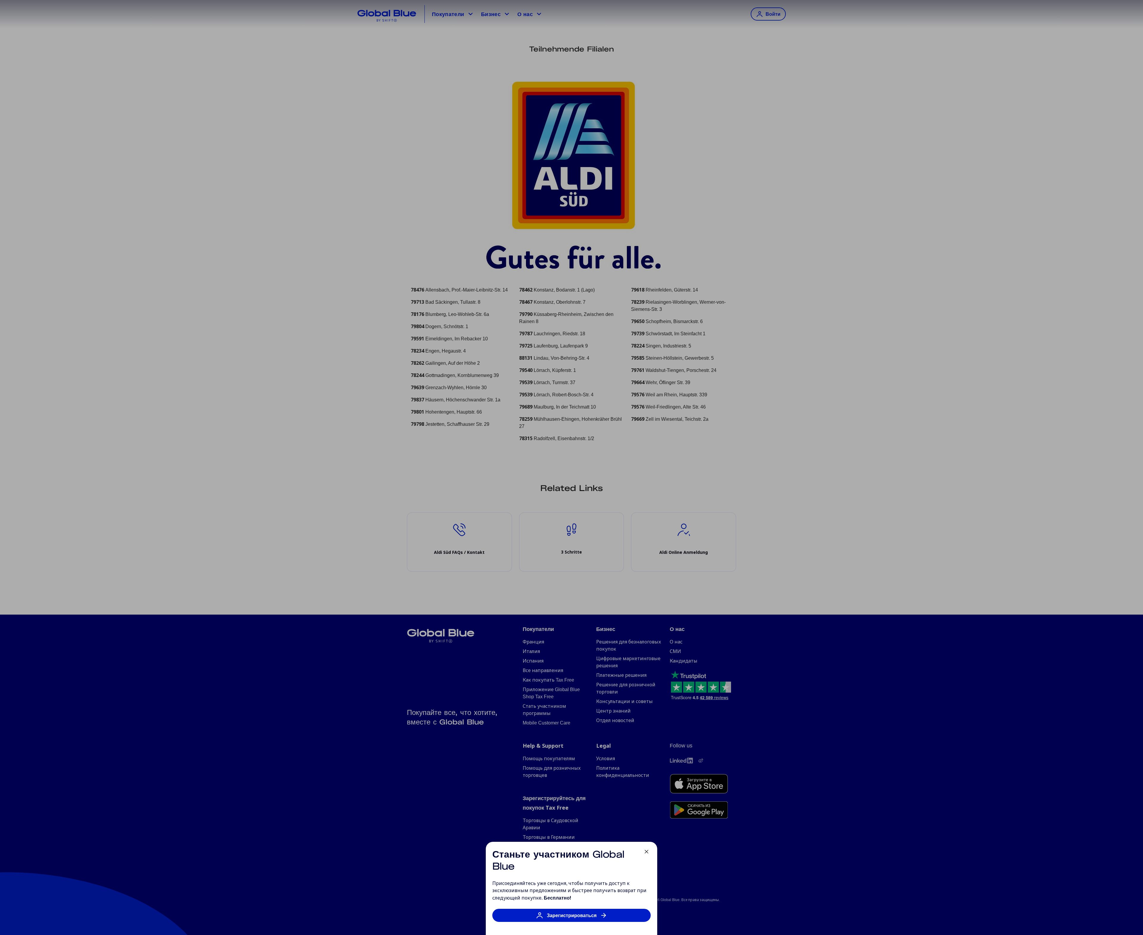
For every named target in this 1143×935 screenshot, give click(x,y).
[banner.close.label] (646, 851)
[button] (571, 918)
